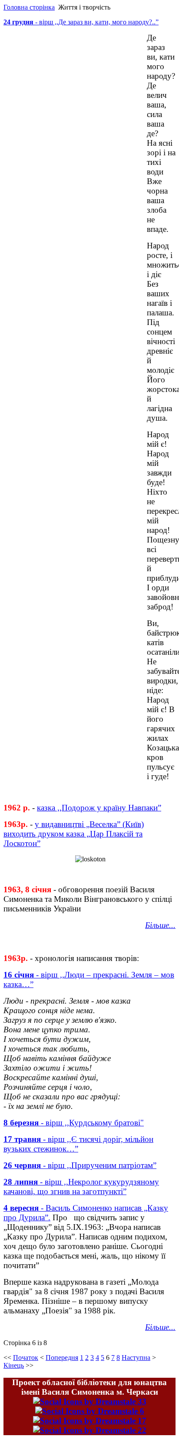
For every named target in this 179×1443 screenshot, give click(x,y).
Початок (25, 1357)
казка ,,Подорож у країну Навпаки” (99, 807)
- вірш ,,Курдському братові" (91, 1122)
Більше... (160, 1327)
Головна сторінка (29, 7)
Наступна (136, 1357)
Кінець (13, 1365)
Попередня (62, 1357)
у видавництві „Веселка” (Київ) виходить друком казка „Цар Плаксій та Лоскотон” (73, 834)
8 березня (21, 1122)
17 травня (22, 1139)
